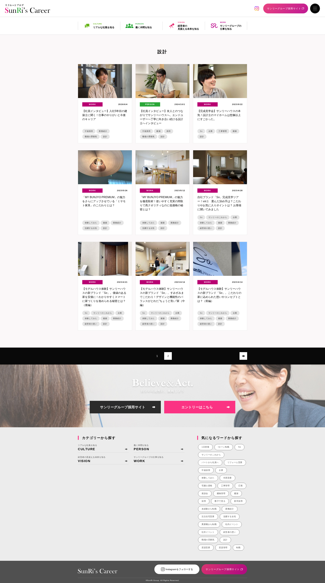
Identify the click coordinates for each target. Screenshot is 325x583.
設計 (105, 137)
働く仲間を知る (143, 26)
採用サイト (284, 8)
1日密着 (205, 447)
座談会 (205, 493)
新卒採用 (238, 501)
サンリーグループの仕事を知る (230, 25)
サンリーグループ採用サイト (122, 407)
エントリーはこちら (197, 407)
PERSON (150, 104)
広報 (240, 485)
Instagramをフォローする (179, 569)
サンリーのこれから (218, 217)
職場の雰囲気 (91, 137)
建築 (158, 131)
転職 (238, 547)
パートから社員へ (210, 462)
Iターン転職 (223, 447)
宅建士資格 (207, 485)
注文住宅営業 (208, 516)
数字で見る (220, 501)
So (201, 131)
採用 (169, 131)
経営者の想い (206, 228)
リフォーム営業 (235, 462)
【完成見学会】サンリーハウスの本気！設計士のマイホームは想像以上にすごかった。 (219, 115)
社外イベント (208, 532)
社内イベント (231, 524)
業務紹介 (103, 131)
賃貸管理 (223, 547)
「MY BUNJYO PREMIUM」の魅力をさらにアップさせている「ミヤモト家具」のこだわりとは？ (104, 201)
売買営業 (227, 478)
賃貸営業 (206, 547)
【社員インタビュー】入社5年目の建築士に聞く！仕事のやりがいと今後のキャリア (104, 115)
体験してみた (91, 223)
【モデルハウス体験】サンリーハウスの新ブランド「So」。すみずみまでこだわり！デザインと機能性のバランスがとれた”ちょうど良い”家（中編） (162, 297)
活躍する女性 (91, 228)
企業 (211, 131)
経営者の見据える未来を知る (188, 25)
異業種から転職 (209, 524)
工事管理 (223, 131)
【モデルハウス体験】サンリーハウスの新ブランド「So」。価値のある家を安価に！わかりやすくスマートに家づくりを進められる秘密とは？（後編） (104, 297)
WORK (92, 104)
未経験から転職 (209, 509)
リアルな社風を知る (103, 26)
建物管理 (221, 493)
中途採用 (89, 131)
